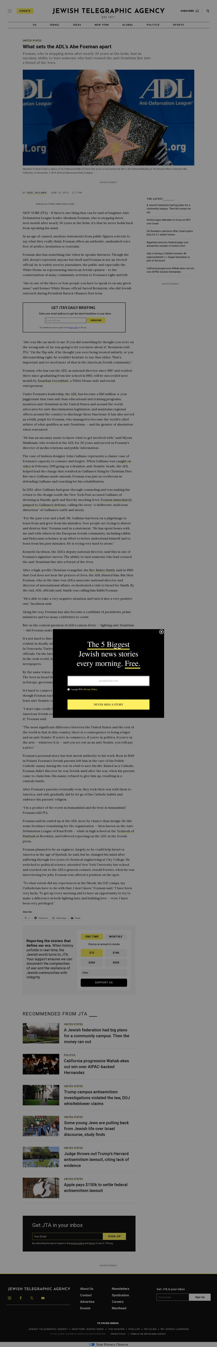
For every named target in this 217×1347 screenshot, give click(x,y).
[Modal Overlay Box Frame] (108, 673)
